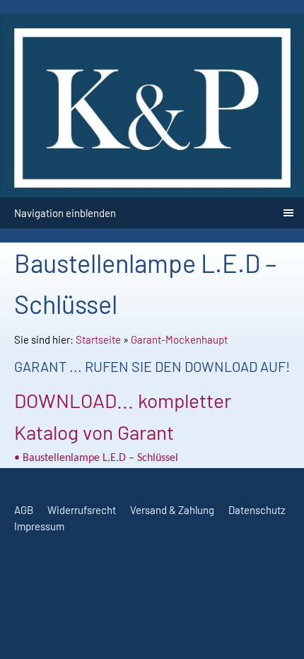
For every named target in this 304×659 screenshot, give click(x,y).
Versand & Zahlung (172, 509)
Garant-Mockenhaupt (179, 339)
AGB (23, 509)
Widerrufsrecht (81, 509)
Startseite (98, 339)
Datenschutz (257, 509)
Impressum (39, 526)
